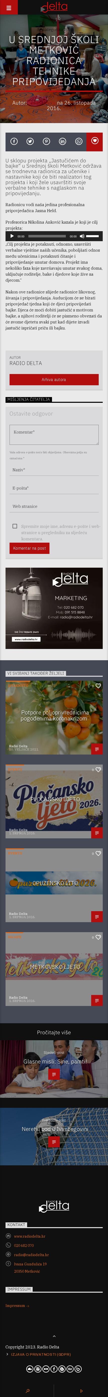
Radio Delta (42, 102)
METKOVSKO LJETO (55, 966)
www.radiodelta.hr (29, 1236)
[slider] (93, 235)
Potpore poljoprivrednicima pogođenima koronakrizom (55, 715)
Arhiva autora (54, 379)
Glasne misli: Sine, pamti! (55, 1061)
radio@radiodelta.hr (31, 1255)
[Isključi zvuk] (82, 236)
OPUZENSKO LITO (55, 883)
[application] (54, 236)
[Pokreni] (12, 236)
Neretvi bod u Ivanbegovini (55, 1129)
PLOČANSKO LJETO (55, 799)
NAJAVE (14, 937)
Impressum (16, 1305)
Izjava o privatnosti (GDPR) (41, 1354)
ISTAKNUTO (18, 685)
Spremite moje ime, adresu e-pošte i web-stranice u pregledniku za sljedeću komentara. (61, 527)
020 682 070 (24, 1245)
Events (15, 769)
